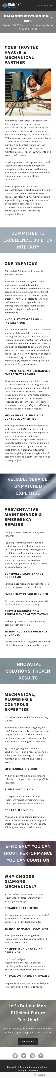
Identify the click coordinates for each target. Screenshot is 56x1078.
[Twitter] (23, 1055)
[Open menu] (25, 5)
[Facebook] (15, 1055)
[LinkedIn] (32, 1055)
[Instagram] (41, 1055)
